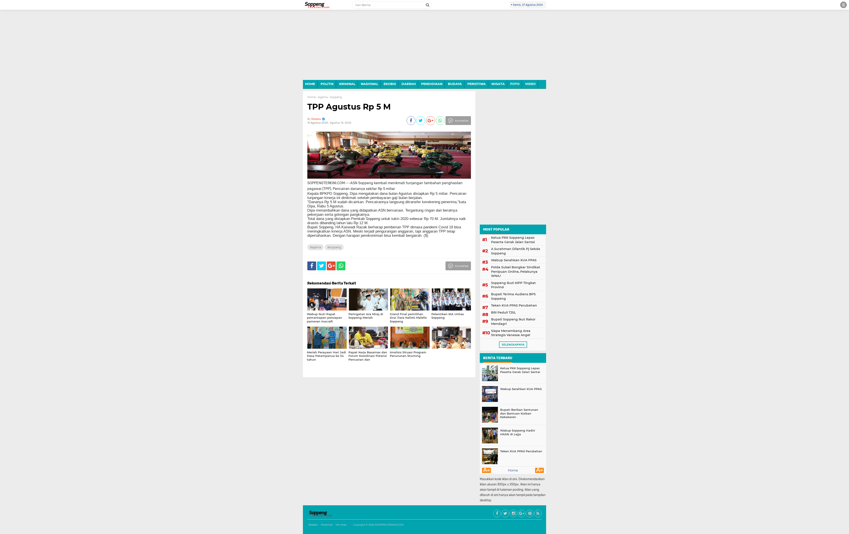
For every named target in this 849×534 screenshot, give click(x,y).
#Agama (315, 247)
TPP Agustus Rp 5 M (349, 107)
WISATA (498, 84)
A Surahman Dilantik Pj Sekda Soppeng (515, 251)
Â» (539, 470)
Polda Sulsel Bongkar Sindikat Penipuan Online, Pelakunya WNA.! (515, 271)
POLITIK (327, 84)
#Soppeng (334, 247)
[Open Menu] (843, 5)
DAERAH (409, 84)
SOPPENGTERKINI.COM (389, 524)
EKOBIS (390, 84)
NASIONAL (369, 84)
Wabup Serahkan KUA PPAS (514, 260)
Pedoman (327, 524)
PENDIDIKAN (431, 84)
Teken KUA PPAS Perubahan (514, 305)
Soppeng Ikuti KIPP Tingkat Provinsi (513, 285)
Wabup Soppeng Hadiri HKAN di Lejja (517, 432)
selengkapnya (513, 344)
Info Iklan (341, 524)
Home (311, 97)
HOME (310, 84)
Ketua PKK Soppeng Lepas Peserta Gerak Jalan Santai (513, 240)
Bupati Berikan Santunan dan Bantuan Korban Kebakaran (519, 413)
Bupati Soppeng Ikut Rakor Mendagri (513, 321)
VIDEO (530, 84)
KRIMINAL (347, 84)
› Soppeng (335, 97)
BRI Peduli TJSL (503, 312)
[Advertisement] (424, 48)
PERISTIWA (476, 84)
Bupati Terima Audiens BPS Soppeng (513, 296)
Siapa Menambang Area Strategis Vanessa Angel (510, 333)
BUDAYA (455, 84)
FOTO (515, 84)
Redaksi (313, 524)
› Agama (322, 97)
